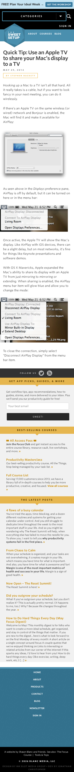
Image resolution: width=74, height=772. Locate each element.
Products (37, 686)
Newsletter (37, 708)
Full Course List (17, 475)
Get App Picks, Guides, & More (37, 381)
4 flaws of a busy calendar (25, 510)
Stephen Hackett (23, 76)
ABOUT (32, 33)
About (37, 679)
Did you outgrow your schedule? (29, 595)
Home (37, 672)
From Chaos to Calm (20, 550)
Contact (37, 693)
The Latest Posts (37, 499)
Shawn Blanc (26, 751)
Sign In (65, 26)
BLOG (57, 33)
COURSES (46, 33)
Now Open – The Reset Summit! (28, 583)
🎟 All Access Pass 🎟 (21, 440)
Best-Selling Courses (37, 430)
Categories (32, 16)
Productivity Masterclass (24, 459)
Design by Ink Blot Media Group (24, 766)
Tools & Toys (42, 754)
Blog (37, 701)
